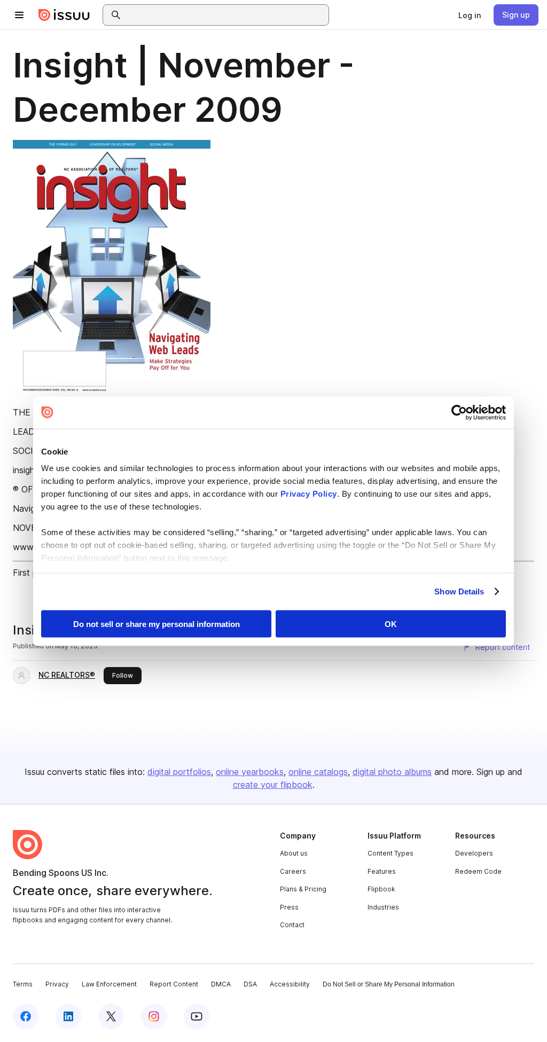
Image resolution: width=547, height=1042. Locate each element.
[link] (469, 15)
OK (391, 623)
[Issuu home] (64, 15)
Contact (292, 925)
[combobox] (225, 15)
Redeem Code (478, 871)
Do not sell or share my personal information (156, 623)
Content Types (390, 853)
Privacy (57, 984)
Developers (474, 853)
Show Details (459, 591)
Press (289, 907)
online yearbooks (250, 771)
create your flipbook (272, 784)
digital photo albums (392, 771)
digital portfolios (179, 771)
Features (382, 871)
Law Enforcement (109, 984)
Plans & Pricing (303, 889)
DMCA (221, 984)
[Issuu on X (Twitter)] (111, 1016)
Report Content (174, 984)
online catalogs (318, 771)
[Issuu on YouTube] (196, 1016)
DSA (250, 984)
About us (294, 853)
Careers (293, 871)
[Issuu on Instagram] (154, 1016)
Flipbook (381, 889)
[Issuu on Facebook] (25, 1016)
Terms (23, 984)
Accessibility (290, 984)
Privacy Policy (308, 493)
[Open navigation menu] (19, 15)
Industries (383, 907)
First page (32, 572)
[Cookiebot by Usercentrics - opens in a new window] (459, 412)
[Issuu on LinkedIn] (68, 1016)
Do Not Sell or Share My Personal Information (389, 984)
